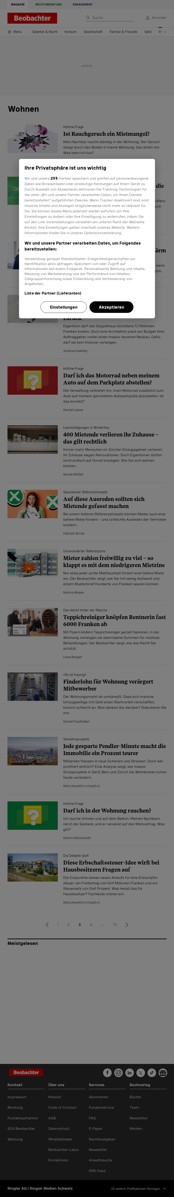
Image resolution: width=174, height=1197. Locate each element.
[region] (87, 238)
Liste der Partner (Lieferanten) (52, 293)
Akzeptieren (111, 307)
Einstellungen (63, 307)
